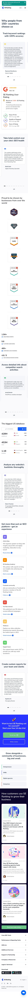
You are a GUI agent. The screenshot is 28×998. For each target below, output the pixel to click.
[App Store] (6, 973)
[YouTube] (8, 983)
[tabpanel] (14, 58)
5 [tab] (17, 76)
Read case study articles (14, 927)
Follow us (6, 595)
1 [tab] (8, 76)
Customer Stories (7, 820)
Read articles (6, 553)
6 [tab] (20, 76)
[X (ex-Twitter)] (4, 983)
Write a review (14, 742)
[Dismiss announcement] (25, 2)
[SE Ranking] (6, 8)
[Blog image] (14, 811)
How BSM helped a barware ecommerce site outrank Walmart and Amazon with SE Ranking (13, 826)
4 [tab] (15, 76)
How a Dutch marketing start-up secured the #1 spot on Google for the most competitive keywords (14, 906)
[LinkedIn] (11, 983)
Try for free (13, 735)
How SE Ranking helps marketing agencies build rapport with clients (11, 865)
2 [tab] (10, 76)
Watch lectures (7, 635)
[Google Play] (17, 973)
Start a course (7, 574)
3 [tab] (13, 76)
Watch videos (7, 614)
